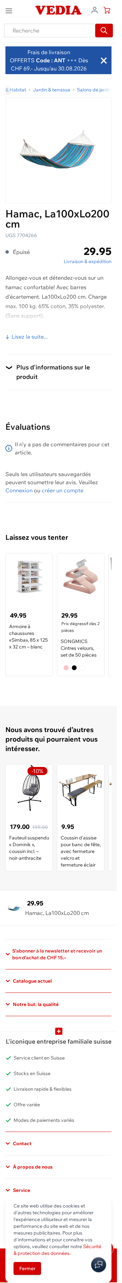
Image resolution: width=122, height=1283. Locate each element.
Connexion (19, 490)
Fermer (27, 1268)
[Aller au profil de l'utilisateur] (94, 9)
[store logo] (58, 10)
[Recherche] (104, 30)
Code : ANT (50, 60)
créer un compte (62, 490)
